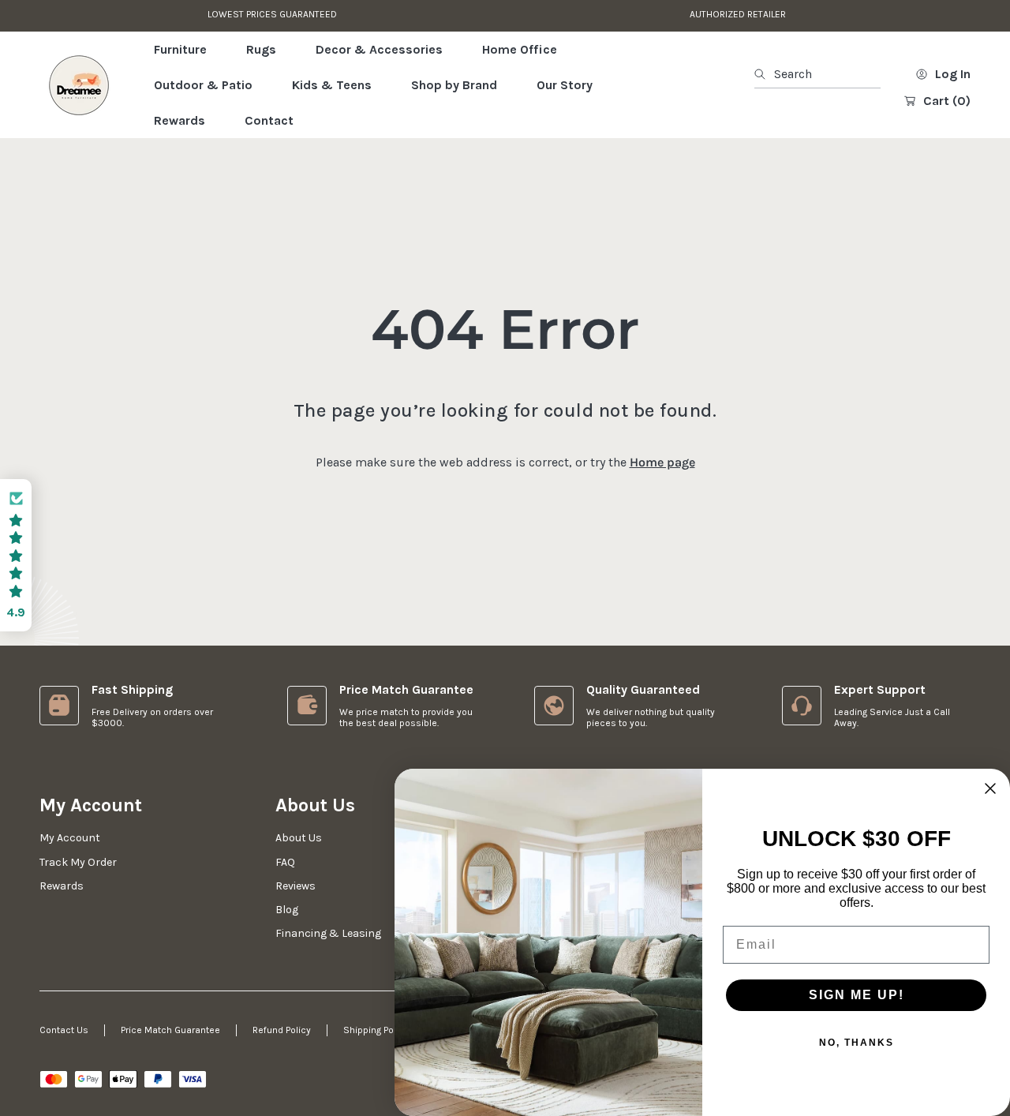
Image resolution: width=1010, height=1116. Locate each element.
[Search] (764, 74)
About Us (298, 837)
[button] (16, 555)
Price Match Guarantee (170, 1029)
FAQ (285, 862)
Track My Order (78, 862)
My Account (69, 837)
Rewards (61, 886)
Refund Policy (281, 1029)
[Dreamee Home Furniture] (78, 85)
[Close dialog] (990, 788)
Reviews (295, 886)
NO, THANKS (856, 1042)
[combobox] (817, 74)
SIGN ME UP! (856, 995)
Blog (286, 909)
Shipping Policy (376, 1029)
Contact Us (63, 1029)
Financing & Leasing (328, 933)
